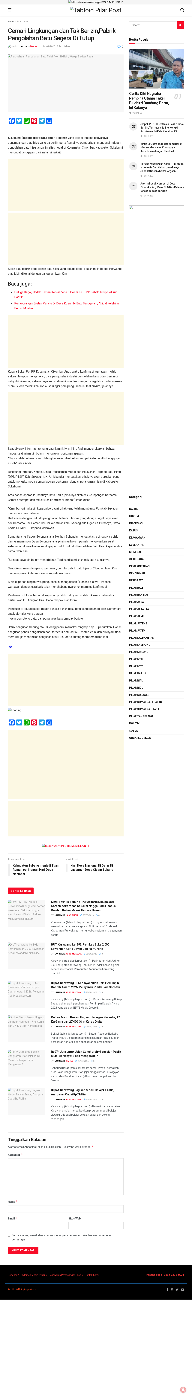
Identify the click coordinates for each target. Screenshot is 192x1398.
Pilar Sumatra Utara (144, 709)
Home (11, 21)
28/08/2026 (91, 954)
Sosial (133, 730)
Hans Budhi (72, 915)
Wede (33, 46)
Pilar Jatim (137, 630)
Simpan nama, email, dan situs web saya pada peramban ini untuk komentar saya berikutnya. (61, 1237)
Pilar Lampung (139, 644)
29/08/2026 (88, 915)
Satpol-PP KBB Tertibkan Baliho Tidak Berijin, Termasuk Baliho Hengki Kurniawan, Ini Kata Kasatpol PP (162, 128)
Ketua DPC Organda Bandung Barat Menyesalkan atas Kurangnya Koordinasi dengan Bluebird (161, 147)
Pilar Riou (136, 687)
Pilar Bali (136, 587)
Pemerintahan (139, 566)
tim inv (69, 1061)
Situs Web (74, 1218)
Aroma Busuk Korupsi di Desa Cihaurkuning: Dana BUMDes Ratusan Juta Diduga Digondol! (162, 187)
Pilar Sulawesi (139, 694)
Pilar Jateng (138, 623)
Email (12, 1218)
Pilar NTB (136, 659)
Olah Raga (136, 559)
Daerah (134, 508)
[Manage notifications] (183, 1390)
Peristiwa (136, 580)
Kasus (133, 530)
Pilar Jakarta (139, 609)
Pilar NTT (136, 666)
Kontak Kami (92, 1275)
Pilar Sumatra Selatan (145, 702)
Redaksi (12, 1275)
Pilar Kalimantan (141, 637)
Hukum (134, 516)
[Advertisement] (66, 185)
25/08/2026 (91, 1099)
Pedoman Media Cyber (33, 1275)
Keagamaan (137, 537)
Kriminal (135, 552)
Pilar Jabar (22, 21)
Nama (13, 1201)
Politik (134, 723)
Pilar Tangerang (141, 716)
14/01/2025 (49, 46)
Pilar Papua (137, 673)
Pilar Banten (138, 594)
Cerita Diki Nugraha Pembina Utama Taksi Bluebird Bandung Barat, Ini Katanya (149, 100)
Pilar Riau (136, 680)
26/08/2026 (91, 1026)
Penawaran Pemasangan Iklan (65, 1275)
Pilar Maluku (138, 651)
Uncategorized (140, 737)
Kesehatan (136, 544)
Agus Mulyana (74, 954)
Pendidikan (137, 573)
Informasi (136, 523)
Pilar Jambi (137, 616)
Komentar (15, 1154)
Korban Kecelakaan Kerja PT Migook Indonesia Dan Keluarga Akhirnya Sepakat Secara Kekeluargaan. (161, 167)
